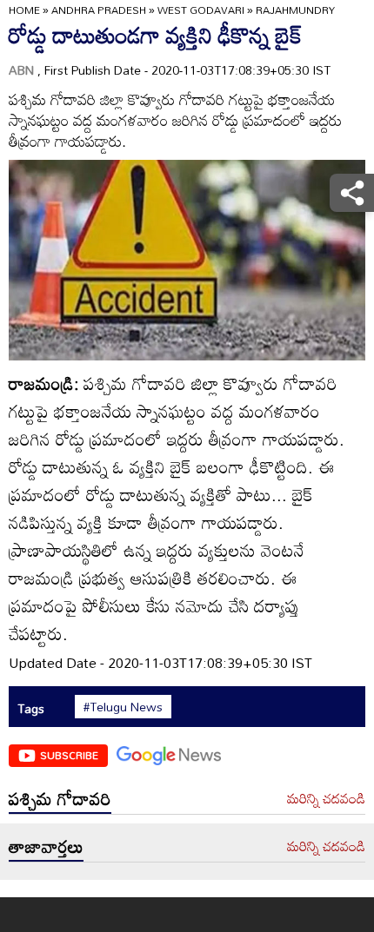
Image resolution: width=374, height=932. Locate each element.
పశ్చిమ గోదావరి (60, 798)
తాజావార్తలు (46, 846)
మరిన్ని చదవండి (326, 799)
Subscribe (69, 754)
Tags (30, 708)
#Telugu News (123, 707)
